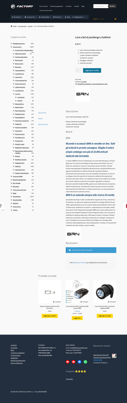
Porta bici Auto (20, 134)
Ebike (68, 17)
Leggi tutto (77, 318)
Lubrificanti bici (20, 87)
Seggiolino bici (19, 163)
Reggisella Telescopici (22, 148)
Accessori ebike (18, 176)
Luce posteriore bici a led (99, 84)
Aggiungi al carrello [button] (50, 316)
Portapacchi (19, 141)
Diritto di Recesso (17, 363)
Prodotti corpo (19, 144)
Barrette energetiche (19, 180)
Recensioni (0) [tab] (43, 124)
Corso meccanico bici (45, 10)
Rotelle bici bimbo (20, 160)
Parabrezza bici (20, 114)
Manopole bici (19, 104)
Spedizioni (14, 358)
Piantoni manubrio (21, 127)
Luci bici (30, 26)
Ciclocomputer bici (21, 80)
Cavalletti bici (19, 74)
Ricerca (112, 6)
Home (15, 26)
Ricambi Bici (17, 17)
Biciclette (58, 17)
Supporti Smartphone (22, 173)
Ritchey (17, 156)
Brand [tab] (40, 119)
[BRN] (82, 94)
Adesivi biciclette (20, 54)
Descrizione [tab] (42, 113)
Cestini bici (18, 77)
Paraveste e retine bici (22, 121)
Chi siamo (68, 6)
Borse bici (18, 67)
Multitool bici (19, 107)
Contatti (76, 6)
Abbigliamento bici (19, 43)
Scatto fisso (17, 207)
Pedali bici (18, 124)
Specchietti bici (20, 170)
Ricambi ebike (45, 17)
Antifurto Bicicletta (21, 57)
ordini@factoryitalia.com (78, 348)
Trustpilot (69, 379)
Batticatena (19, 60)
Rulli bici (15, 203)
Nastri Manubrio (20, 111)
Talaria (15, 210)
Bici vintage (16, 183)
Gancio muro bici (20, 84)
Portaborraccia (20, 137)
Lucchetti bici (19, 90)
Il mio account (43, 6)
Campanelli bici (20, 70)
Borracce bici (19, 64)
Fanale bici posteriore (84, 84)
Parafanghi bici (20, 117)
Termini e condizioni (18, 353)
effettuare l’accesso (79, 263)
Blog (83, 6)
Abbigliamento (78, 17)
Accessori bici (31, 17)
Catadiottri (21, 97)
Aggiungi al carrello (92, 70)
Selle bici (18, 166)
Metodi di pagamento (56, 6)
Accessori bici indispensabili (24, 50)
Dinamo (19, 100)
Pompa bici (18, 131)
